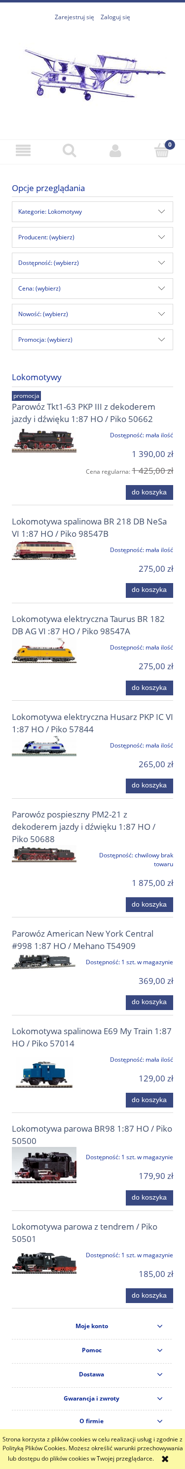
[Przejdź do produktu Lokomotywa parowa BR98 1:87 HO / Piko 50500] (44, 1167)
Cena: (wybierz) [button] (39, 288)
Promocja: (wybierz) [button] (45, 339)
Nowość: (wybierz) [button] (43, 314)
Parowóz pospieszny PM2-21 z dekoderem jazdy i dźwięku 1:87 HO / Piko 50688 (83, 827)
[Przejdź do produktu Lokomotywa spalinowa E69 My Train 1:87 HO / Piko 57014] (44, 1072)
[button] (23, 150)
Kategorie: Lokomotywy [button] (50, 211)
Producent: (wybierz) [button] (46, 237)
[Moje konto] (116, 150)
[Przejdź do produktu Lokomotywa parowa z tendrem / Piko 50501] (44, 1262)
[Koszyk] (162, 150)
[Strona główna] (93, 75)
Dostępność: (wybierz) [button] (48, 263)
